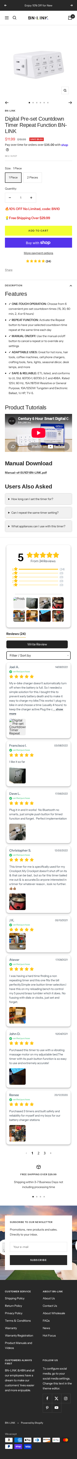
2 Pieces (32, 177)
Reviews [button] (16, 634)
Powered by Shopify (32, 1422)
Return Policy (13, 1306)
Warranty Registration (19, 1335)
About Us (49, 1298)
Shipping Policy (14, 1298)
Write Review (37, 644)
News (46, 1328)
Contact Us (50, 1306)
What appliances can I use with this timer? (38, 526)
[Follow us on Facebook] (47, 1398)
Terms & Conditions (18, 1320)
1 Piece (13, 177)
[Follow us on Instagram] (65, 1398)
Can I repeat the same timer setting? (35, 512)
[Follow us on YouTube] (56, 1407)
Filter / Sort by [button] (20, 655)
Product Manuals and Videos (18, 1345)
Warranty (11, 1328)
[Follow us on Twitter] (56, 1398)
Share (9, 270)
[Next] (70, 102)
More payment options (38, 253)
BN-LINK (10, 110)
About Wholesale (54, 1313)
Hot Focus (49, 1335)
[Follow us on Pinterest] (47, 1407)
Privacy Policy (13, 1313)
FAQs (46, 1320)
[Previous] (6, 102)
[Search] (14, 18)
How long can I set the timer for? (32, 499)
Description (13, 285)
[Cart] (70, 18)
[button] (19, 603)
